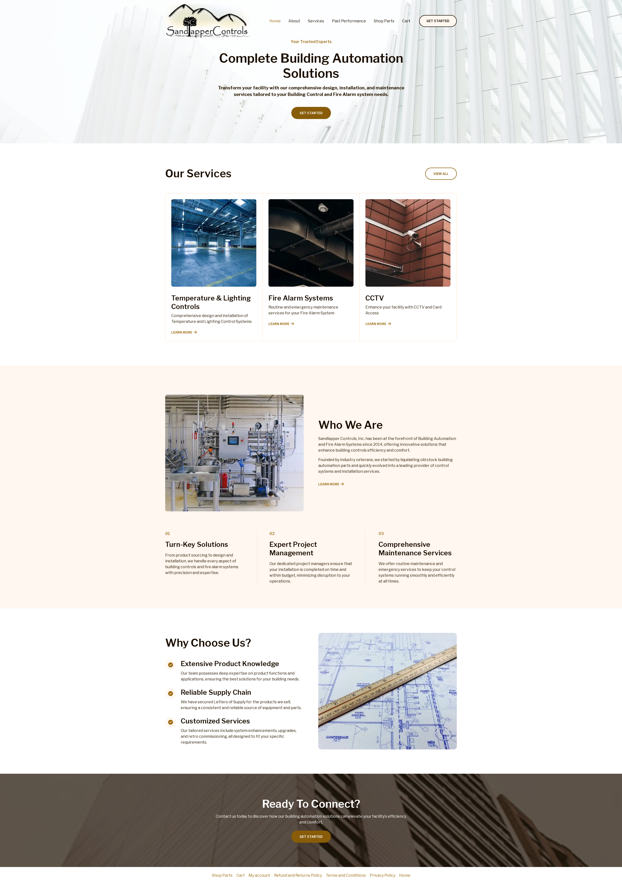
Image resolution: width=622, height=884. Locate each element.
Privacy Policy (382, 875)
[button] (438, 21)
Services (316, 21)
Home (275, 21)
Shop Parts (384, 21)
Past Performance (349, 21)
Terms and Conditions (346, 875)
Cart (406, 21)
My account (259, 875)
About (294, 21)
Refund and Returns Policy (298, 875)
